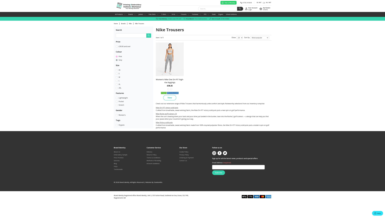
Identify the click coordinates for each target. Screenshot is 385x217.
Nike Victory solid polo (164, 122)
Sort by (247, 37)
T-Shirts (163, 14)
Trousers (183, 14)
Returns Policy (152, 155)
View (170, 97)
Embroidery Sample (120, 155)
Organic (220, 14)
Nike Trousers (139, 24)
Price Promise (119, 158)
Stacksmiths (158, 182)
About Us (117, 152)
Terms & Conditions (153, 158)
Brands (130, 14)
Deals (214, 14)
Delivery (149, 152)
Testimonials (118, 169)
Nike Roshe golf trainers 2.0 (166, 114)
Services (117, 161)
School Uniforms (231, 14)
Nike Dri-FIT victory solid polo (167, 108)
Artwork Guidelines (153, 163)
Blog (115, 163)
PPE (205, 14)
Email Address (221, 163)
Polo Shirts (152, 14)
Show (234, 37)
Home (116, 24)
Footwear (195, 14)
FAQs (116, 166)
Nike (130, 24)
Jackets (140, 14)
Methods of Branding (154, 161)
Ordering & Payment (186, 158)
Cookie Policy (183, 152)
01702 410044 (225, 19)
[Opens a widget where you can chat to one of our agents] (377, 213)
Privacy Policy (184, 155)
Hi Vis (173, 14)
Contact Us (183, 161)
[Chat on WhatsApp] (228, 3)
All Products (119, 14)
